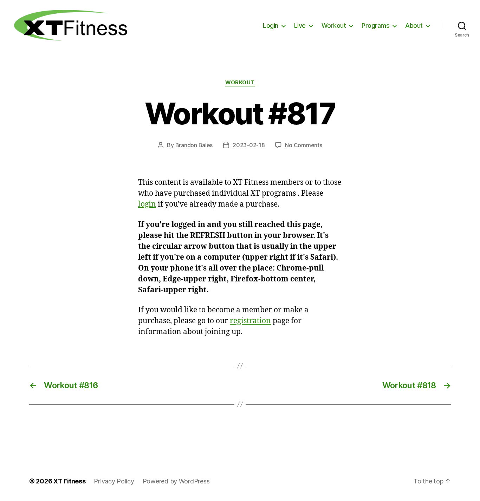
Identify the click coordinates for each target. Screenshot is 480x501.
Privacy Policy (114, 481)
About (414, 25)
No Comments (303, 145)
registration (250, 321)
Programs (375, 25)
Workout (334, 25)
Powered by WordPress (176, 481)
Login (270, 25)
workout (240, 82)
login (147, 204)
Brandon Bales (194, 145)
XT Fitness (69, 481)
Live (300, 25)
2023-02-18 (249, 145)
